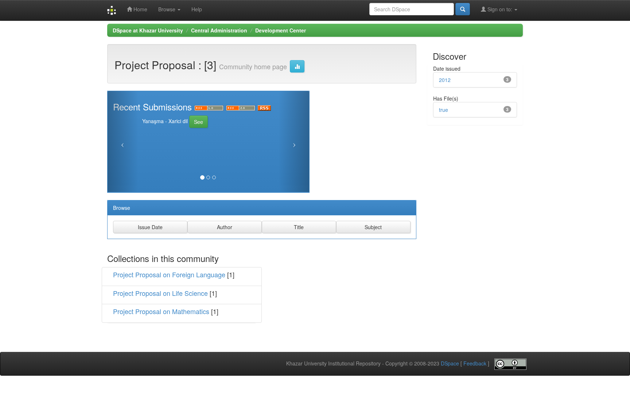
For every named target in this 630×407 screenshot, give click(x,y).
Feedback (474, 363)
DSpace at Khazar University (148, 30)
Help (196, 9)
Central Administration (219, 30)
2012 (445, 79)
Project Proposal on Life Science (160, 293)
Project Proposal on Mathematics (161, 311)
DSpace (450, 363)
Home (139, 9)
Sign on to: (500, 9)
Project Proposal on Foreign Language (169, 274)
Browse (167, 9)
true (443, 109)
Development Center (280, 30)
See (198, 121)
